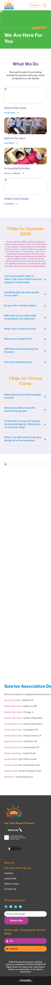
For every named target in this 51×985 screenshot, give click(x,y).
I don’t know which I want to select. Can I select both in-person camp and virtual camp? (23, 279)
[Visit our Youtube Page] (20, 906)
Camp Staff (10, 878)
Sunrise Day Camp (15, 107)
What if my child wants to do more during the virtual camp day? (23, 439)
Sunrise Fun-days (14, 138)
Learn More (9, 143)
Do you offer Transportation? (20, 305)
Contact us (10, 889)
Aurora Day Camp (12, 700)
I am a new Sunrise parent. (18, 362)
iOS (11, 941)
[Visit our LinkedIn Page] (15, 906)
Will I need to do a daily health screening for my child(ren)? (20, 317)
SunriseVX (9, 777)
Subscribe (16, 920)
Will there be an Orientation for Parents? (21, 350)
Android (14, 948)
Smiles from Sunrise (16, 198)
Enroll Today (9, 113)
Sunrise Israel (10, 759)
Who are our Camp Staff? (18, 338)
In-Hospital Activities (17, 168)
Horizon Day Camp (13, 706)
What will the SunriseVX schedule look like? (22, 396)
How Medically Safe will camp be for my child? (21, 294)
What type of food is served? (20, 328)
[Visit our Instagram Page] (10, 906)
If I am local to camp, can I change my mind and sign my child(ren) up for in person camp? (22, 424)
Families (8, 873)
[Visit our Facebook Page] (6, 906)
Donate (35, 5)
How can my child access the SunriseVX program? (19, 409)
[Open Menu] (45, 5)
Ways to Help (11, 883)
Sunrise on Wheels (12, 173)
